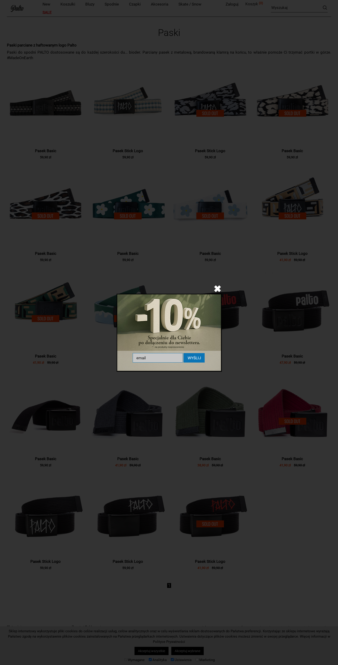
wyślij (194, 358)
